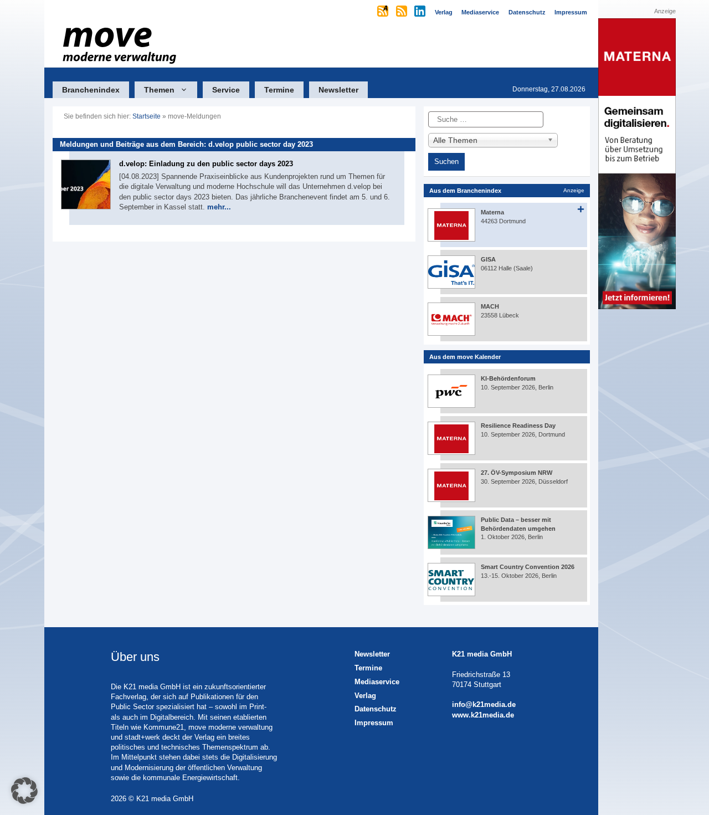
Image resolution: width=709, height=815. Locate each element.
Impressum (373, 723)
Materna (492, 212)
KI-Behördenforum (508, 378)
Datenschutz (375, 709)
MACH (490, 306)
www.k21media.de (483, 715)
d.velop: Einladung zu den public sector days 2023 (206, 164)
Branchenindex (91, 89)
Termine (279, 89)
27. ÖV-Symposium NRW (516, 472)
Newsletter (338, 89)
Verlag (365, 695)
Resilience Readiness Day (518, 425)
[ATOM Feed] (383, 12)
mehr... (219, 207)
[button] (24, 790)
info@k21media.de (484, 704)
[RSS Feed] (402, 12)
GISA (488, 259)
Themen (159, 89)
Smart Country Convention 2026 (527, 566)
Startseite (146, 116)
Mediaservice (376, 682)
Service (226, 89)
